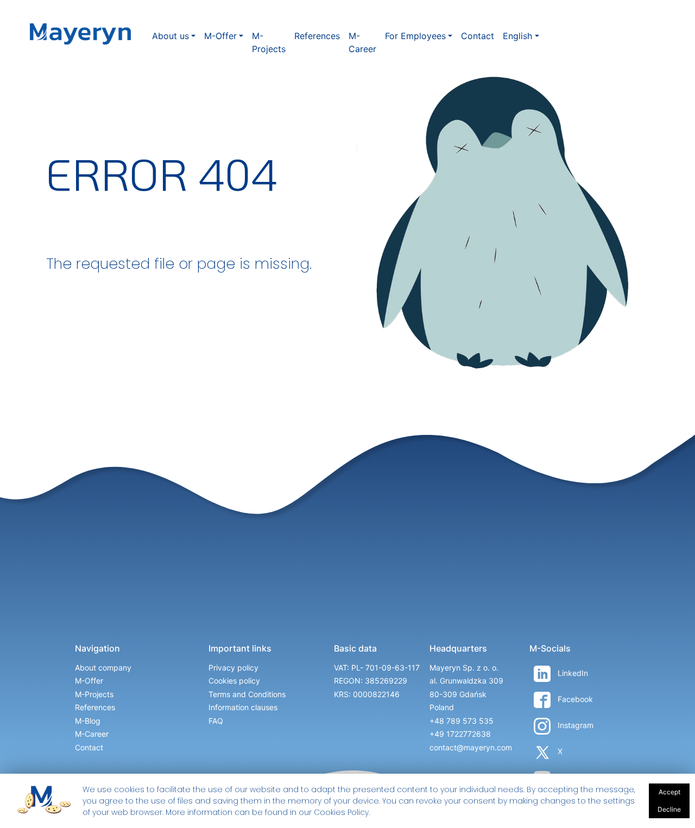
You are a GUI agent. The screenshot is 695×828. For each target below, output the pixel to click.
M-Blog (87, 720)
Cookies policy (234, 680)
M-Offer (220, 35)
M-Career (362, 42)
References (317, 35)
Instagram (574, 725)
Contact (477, 35)
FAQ (215, 720)
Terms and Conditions (247, 694)
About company (103, 667)
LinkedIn (571, 673)
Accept (669, 792)
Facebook (574, 699)
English (517, 35)
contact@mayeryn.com (470, 747)
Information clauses (242, 707)
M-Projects (269, 42)
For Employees (415, 35)
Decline (669, 809)
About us (170, 35)
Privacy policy (233, 667)
